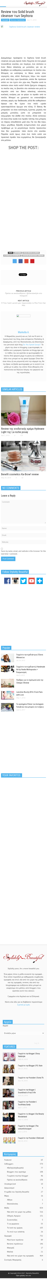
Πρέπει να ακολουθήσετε (25, 1180)
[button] (10, 3)
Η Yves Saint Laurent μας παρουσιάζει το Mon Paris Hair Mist (23, 304)
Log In (36, 1043)
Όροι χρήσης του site (23, 1275)
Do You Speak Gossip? (32, 344)
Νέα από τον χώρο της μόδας (25, 1212)
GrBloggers (23, 1164)
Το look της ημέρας (25, 1228)
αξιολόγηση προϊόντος (12, 255)
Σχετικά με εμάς (23, 1004)
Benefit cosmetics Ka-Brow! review (20, 474)
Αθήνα (25, 1200)
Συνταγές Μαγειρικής (23, 1260)
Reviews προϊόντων (18, 20)
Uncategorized (23, 1184)
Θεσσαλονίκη (25, 1204)
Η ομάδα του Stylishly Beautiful (23, 1192)
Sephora (18, 253)
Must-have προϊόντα (25, 1240)
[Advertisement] (23, 222)
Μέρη (23, 1196)
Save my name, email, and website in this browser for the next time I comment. (23, 552)
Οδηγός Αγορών (25, 1216)
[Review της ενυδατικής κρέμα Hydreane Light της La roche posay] (23, 410)
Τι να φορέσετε (25, 1224)
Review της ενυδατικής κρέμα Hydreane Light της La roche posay (22, 430)
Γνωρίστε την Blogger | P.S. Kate (30, 1065)
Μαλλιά (25, 1252)
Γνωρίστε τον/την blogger (25, 1176)
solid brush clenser (31, 253)
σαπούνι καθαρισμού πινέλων (33, 255)
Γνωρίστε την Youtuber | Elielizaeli (31, 1138)
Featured (23, 1160)
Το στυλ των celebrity (25, 1231)
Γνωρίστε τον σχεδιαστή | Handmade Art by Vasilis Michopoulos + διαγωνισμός (30, 669)
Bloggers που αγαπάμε (25, 1172)
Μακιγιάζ (25, 1248)
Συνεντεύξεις (25, 1220)
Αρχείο (5, 1025)
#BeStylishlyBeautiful (25, 1168)
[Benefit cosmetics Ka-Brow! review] (23, 456)
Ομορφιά (5, 20)
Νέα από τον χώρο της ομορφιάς (25, 1255)
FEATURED (9, 1046)
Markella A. (23, 332)
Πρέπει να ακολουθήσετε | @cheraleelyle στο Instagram (23, 294)
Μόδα (23, 1208)
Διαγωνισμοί (23, 1188)
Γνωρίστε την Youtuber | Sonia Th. (31, 1078)
